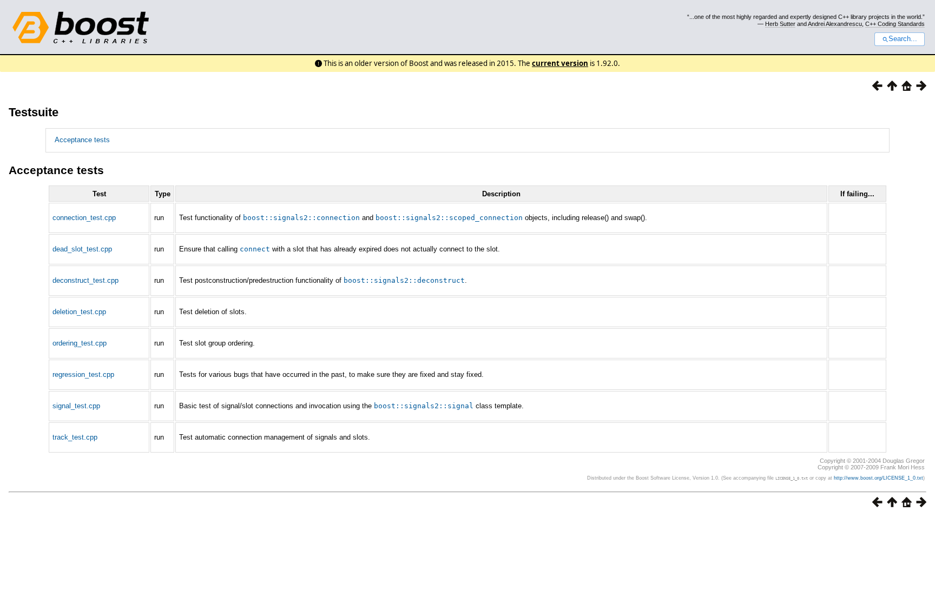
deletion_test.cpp (79, 312)
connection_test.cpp (84, 218)
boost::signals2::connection (301, 218)
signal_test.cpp (76, 406)
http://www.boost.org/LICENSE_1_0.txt (878, 478)
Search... (902, 39)
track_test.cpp (74, 437)
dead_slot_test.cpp (82, 249)
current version (560, 63)
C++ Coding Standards (895, 24)
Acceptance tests (82, 140)
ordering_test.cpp (79, 343)
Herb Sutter (780, 24)
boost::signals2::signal (423, 406)
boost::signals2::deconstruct (404, 280)
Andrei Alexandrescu (835, 24)
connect (255, 249)
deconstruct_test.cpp (85, 280)
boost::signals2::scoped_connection (449, 218)
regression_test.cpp (83, 374)
